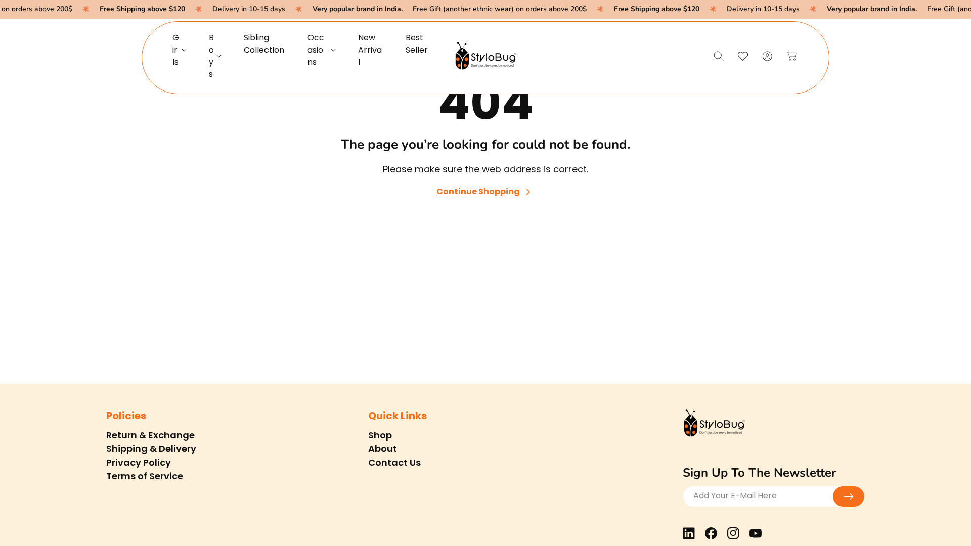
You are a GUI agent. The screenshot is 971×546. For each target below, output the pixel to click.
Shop (380, 435)
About (382, 448)
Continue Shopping (478, 192)
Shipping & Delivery (151, 448)
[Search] (719, 56)
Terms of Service (144, 476)
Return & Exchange (150, 435)
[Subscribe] (848, 496)
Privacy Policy (138, 462)
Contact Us (394, 462)
